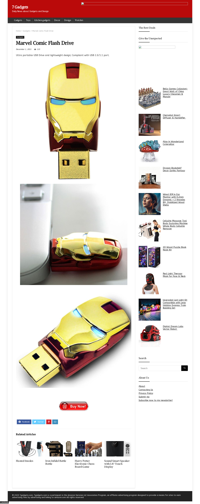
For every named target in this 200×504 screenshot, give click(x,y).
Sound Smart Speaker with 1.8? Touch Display (117, 463)
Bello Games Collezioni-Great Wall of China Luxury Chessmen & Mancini (175, 92)
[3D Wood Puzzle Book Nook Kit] (150, 257)
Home (18, 31)
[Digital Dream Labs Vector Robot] (150, 336)
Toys (28, 20)
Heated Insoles (24, 460)
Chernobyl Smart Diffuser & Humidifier (174, 116)
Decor (57, 20)
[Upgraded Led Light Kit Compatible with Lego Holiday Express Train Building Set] (150, 310)
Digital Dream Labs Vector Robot (173, 327)
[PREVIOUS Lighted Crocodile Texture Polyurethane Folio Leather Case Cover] (3, 496)
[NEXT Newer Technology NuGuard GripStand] (197, 496)
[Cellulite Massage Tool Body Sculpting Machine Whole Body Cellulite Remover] (150, 230)
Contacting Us (146, 389)
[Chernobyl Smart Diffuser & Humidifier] (150, 125)
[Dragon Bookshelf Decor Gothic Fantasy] (150, 178)
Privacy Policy (146, 393)
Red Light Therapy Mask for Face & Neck (174, 275)
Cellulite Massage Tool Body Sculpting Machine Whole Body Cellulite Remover (175, 224)
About (142, 386)
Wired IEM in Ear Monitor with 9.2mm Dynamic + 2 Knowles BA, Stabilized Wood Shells (174, 199)
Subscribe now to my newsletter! (156, 400)
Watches (79, 20)
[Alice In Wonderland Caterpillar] (150, 151)
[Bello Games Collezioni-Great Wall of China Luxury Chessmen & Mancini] (150, 98)
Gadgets (18, 20)
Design (67, 20)
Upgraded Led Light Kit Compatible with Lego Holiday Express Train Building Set (175, 304)
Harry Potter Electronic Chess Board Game (84, 463)
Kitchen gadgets (42, 20)
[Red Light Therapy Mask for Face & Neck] (150, 283)
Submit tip (144, 396)
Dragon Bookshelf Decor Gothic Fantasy (174, 169)
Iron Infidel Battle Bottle (55, 462)
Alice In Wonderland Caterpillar (173, 143)
